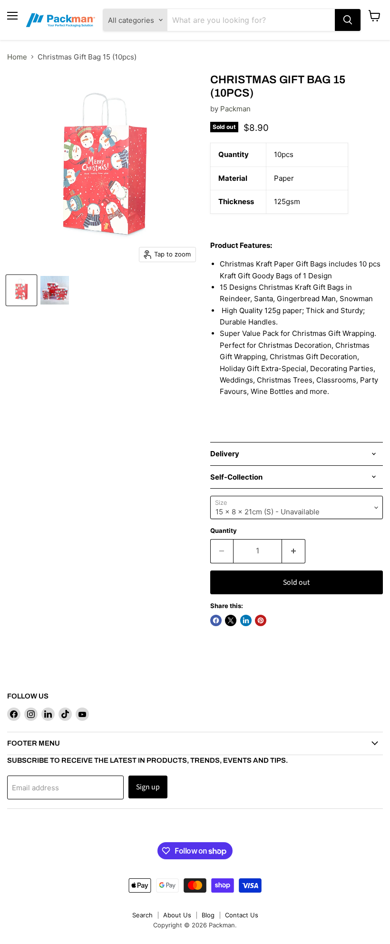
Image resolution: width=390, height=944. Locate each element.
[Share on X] (230, 620)
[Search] (348, 20)
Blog (208, 915)
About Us (177, 915)
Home (17, 57)
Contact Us (241, 915)
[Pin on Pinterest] (260, 620)
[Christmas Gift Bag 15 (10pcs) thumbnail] (21, 290)
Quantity (223, 530)
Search (142, 915)
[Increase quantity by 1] (293, 551)
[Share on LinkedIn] (246, 620)
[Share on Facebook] (216, 620)
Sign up (148, 787)
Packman (235, 108)
